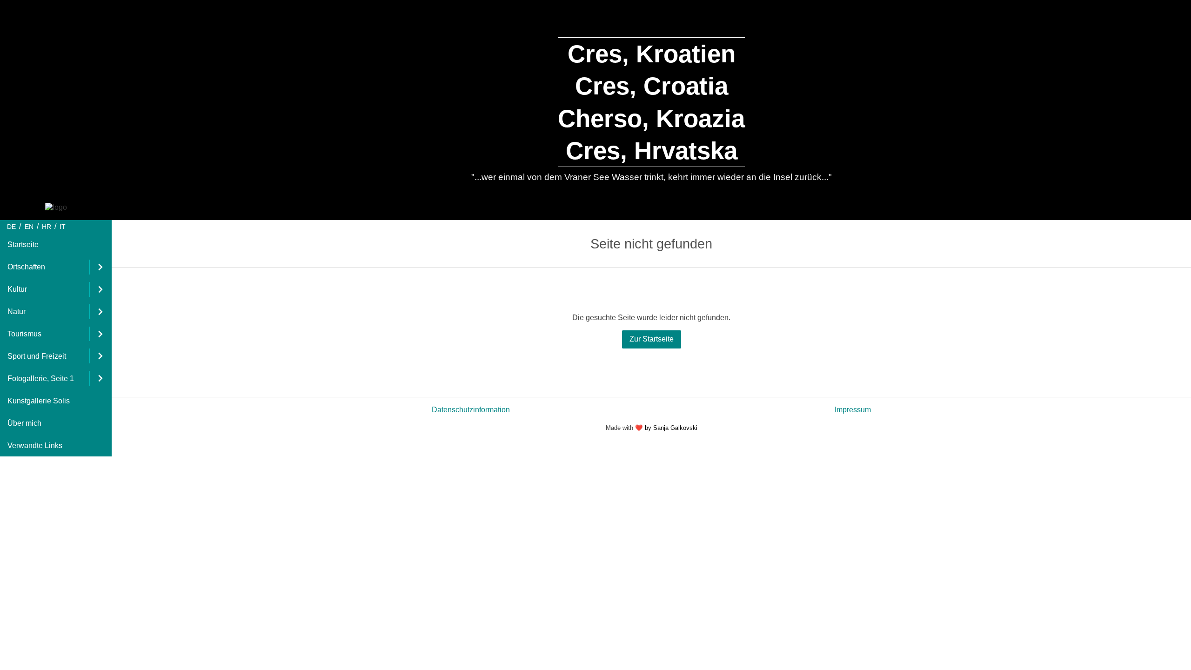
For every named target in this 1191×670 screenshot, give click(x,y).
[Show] (100, 267)
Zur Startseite (651, 339)
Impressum (853, 410)
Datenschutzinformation (471, 410)
